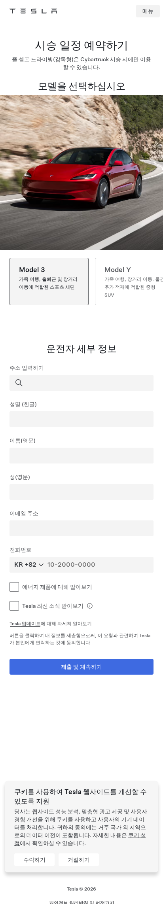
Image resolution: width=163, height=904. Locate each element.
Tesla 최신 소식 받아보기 (52, 606)
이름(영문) (22, 440)
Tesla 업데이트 (25, 623)
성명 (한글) (23, 404)
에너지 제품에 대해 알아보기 (57, 587)
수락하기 (34, 860)
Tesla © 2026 (81, 889)
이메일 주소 (23, 513)
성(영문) (19, 477)
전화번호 (20, 550)
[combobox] (82, 383)
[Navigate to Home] (33, 11)
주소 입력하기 (26, 368)
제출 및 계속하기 (81, 667)
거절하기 (79, 860)
